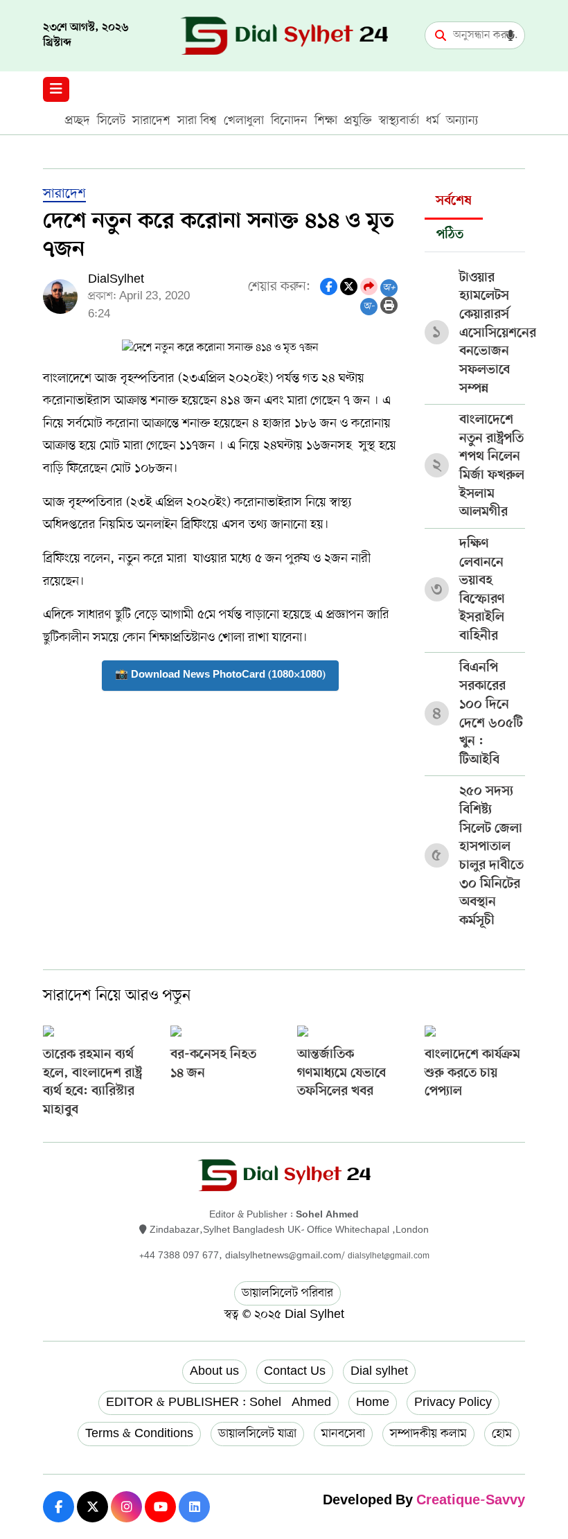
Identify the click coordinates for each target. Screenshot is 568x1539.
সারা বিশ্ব (197, 120)
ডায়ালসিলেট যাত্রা (257, 1433)
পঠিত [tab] (449, 235)
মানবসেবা (343, 1433)
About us (214, 1371)
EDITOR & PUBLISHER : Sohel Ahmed (218, 1402)
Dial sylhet (379, 1371)
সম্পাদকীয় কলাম (428, 1433)
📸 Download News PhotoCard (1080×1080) (220, 675)
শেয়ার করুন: (279, 287)
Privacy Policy (453, 1402)
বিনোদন (289, 120)
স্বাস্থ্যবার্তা (399, 120)
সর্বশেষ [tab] (454, 201)
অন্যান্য (462, 120)
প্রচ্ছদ (77, 120)
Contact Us (295, 1371)
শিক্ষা (325, 120)
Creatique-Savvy (470, 1501)
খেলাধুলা (244, 120)
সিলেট (111, 120)
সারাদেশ (151, 120)
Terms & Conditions (139, 1433)
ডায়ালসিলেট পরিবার (287, 1293)
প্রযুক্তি (358, 120)
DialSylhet (116, 279)
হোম (502, 1433)
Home (372, 1402)
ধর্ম (432, 120)
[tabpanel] (475, 594)
